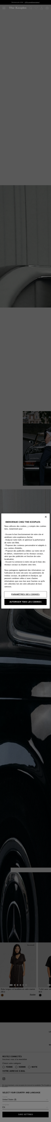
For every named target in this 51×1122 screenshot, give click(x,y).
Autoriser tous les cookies (25, 602)
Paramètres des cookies (25, 594)
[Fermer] (46, 517)
